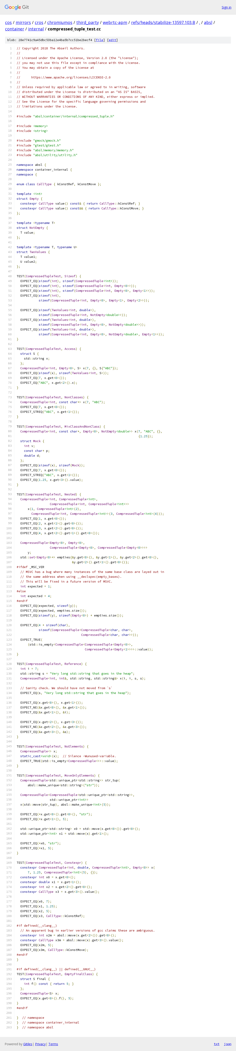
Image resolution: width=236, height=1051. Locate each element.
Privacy (40, 1044)
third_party (87, 22)
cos (8, 22)
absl (208, 22)
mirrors (23, 22)
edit (112, 40)
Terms (53, 1044)
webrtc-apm (115, 22)
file (99, 40)
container (14, 29)
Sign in (226, 7)
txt (216, 1044)
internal (36, 29)
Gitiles (27, 1044)
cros (39, 22)
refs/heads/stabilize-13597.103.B (163, 22)
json (227, 1044)
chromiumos (59, 22)
